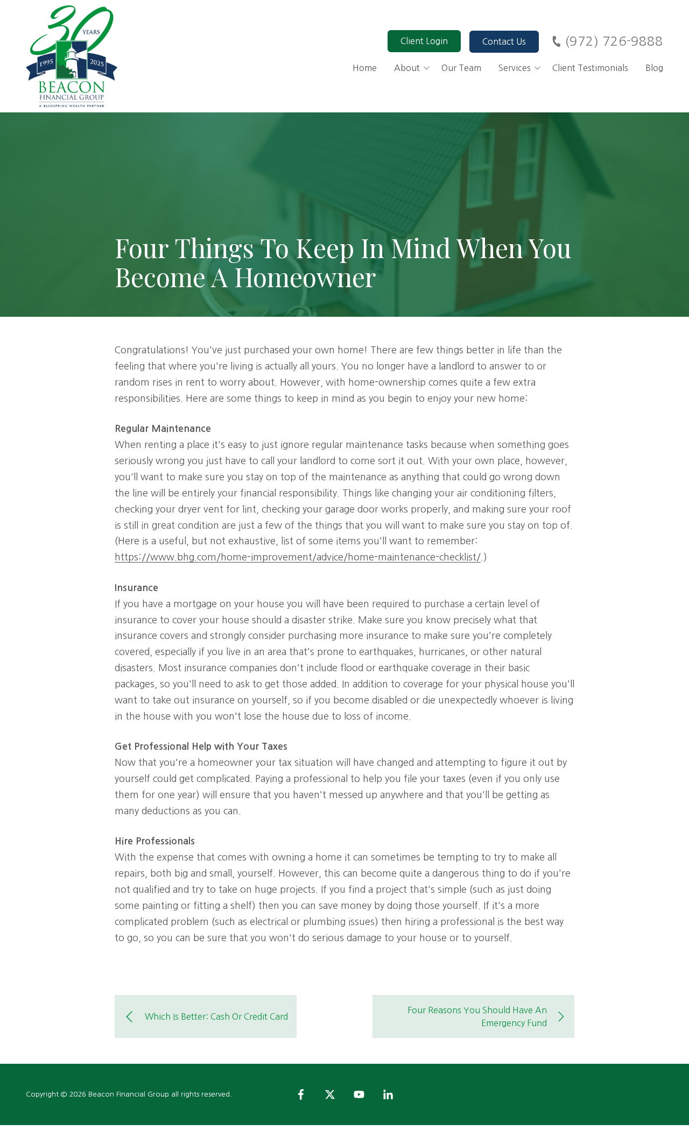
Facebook (300, 1094)
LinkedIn (388, 1094)
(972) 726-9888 (614, 40)
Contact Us (504, 41)
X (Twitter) (330, 1094)
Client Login (424, 41)
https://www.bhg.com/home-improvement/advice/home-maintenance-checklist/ (298, 557)
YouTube (359, 1094)
